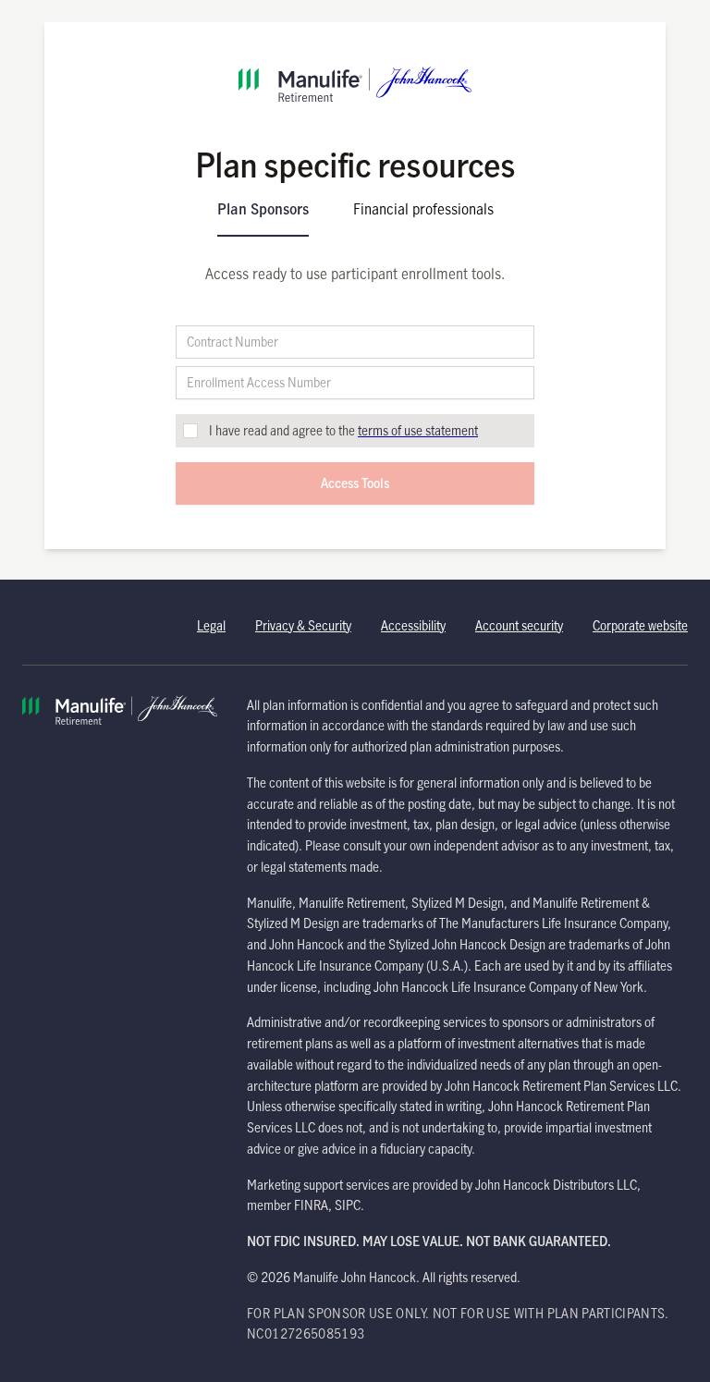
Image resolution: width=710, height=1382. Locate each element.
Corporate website (640, 625)
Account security (519, 625)
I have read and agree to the (343, 430)
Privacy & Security (303, 625)
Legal (211, 625)
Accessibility (413, 625)
